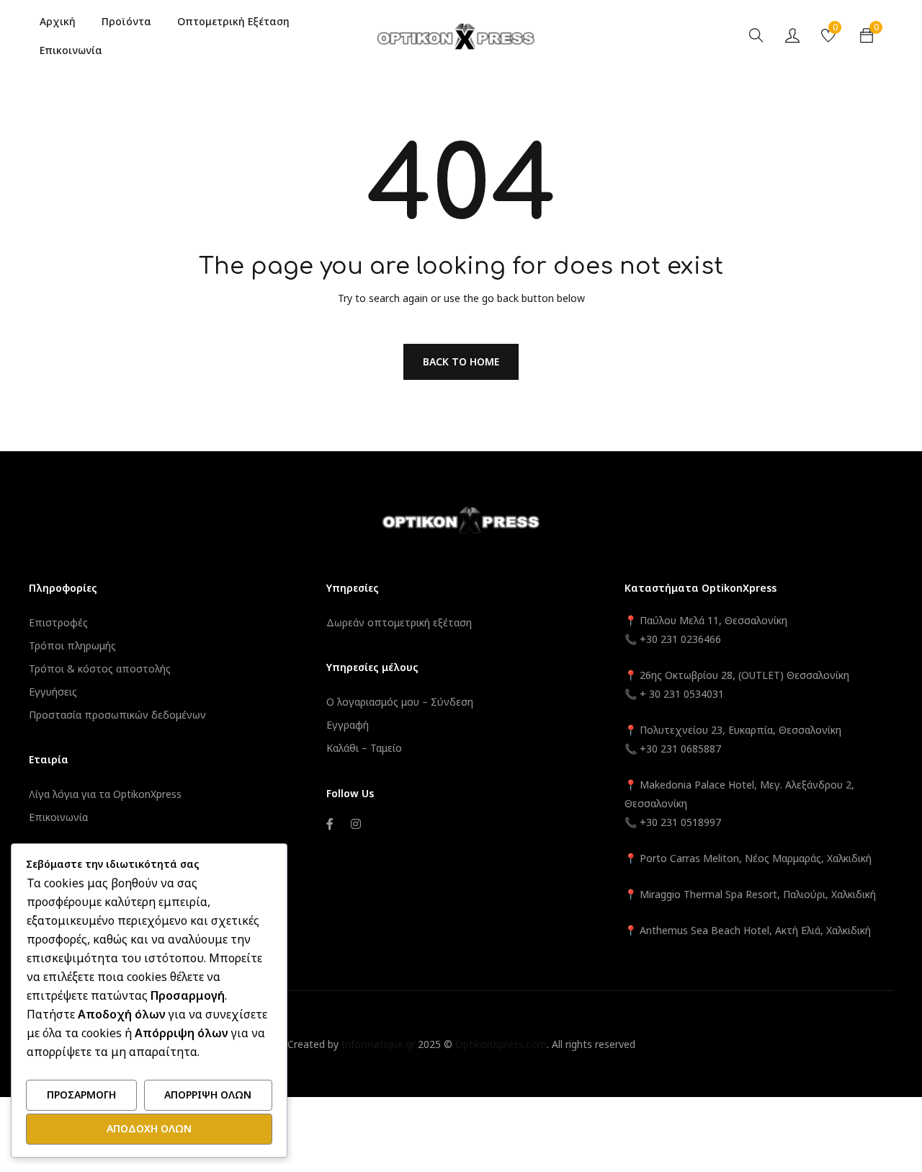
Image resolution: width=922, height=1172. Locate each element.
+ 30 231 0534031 (682, 694)
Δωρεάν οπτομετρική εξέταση (399, 622)
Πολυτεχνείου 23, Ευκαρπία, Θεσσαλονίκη (740, 730)
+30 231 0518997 (680, 822)
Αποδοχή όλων (149, 1128)
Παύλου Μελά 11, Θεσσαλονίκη (712, 620)
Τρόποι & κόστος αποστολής (100, 668)
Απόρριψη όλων (207, 1094)
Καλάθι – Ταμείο (364, 748)
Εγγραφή (347, 725)
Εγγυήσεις (53, 691)
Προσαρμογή (81, 1094)
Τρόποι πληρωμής (72, 645)
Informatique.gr (378, 1044)
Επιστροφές (58, 622)
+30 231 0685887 (680, 748)
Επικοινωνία (58, 817)
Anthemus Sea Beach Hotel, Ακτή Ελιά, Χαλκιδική (755, 930)
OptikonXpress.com (501, 1044)
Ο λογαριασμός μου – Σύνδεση (399, 702)
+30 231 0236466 (680, 639)
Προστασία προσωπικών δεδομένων (117, 715)
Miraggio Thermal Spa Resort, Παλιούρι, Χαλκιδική (758, 894)
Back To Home (461, 361)
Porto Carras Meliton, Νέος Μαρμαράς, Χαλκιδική (756, 858)
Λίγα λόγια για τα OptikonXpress (105, 794)
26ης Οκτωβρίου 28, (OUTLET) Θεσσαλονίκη (744, 675)
